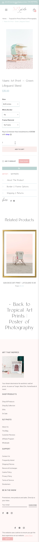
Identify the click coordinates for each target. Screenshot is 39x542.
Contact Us (6, 456)
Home (4, 18)
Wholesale (5, 443)
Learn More (28, 535)
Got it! (7, 539)
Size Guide (24, 161)
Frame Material (8, 120)
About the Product (15, 180)
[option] (19, 259)
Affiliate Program (8, 439)
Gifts (3, 409)
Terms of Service (8, 480)
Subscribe (33, 505)
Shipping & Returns (15, 193)
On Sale (4, 413)
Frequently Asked (8, 460)
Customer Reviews (8, 435)
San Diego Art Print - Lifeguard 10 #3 (19, 283)
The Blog (5, 431)
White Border (7, 110)
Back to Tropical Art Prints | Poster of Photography (19, 316)
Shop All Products (8, 401)
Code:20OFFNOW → (32, 2)
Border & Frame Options (17, 187)
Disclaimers (6, 484)
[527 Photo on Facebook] (3, 512)
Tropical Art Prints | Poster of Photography (22, 18)
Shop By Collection (8, 405)
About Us (5, 427)
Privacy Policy (7, 476)
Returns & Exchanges (9, 468)
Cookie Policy (7, 472)
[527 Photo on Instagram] (12, 512)
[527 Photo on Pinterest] (7, 512)
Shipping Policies (8, 464)
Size (4, 99)
